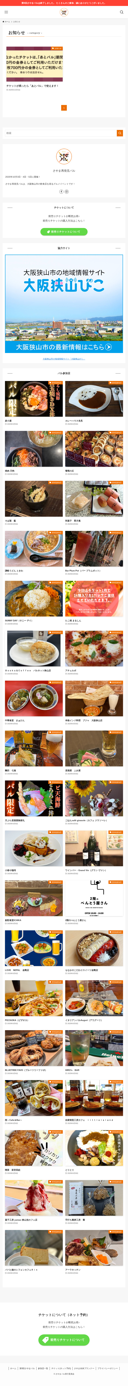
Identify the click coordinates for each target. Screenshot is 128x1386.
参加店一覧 (43, 1368)
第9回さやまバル (27, 1368)
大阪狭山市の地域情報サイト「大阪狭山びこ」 (64, 359)
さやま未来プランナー (84, 1368)
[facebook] (61, 192)
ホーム (13, 1368)
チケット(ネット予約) (61, 1368)
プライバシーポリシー (108, 1368)
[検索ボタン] (122, 12)
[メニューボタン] (6, 12)
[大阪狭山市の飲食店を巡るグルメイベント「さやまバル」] (64, 12)
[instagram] (67, 192)
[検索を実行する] (120, 133)
